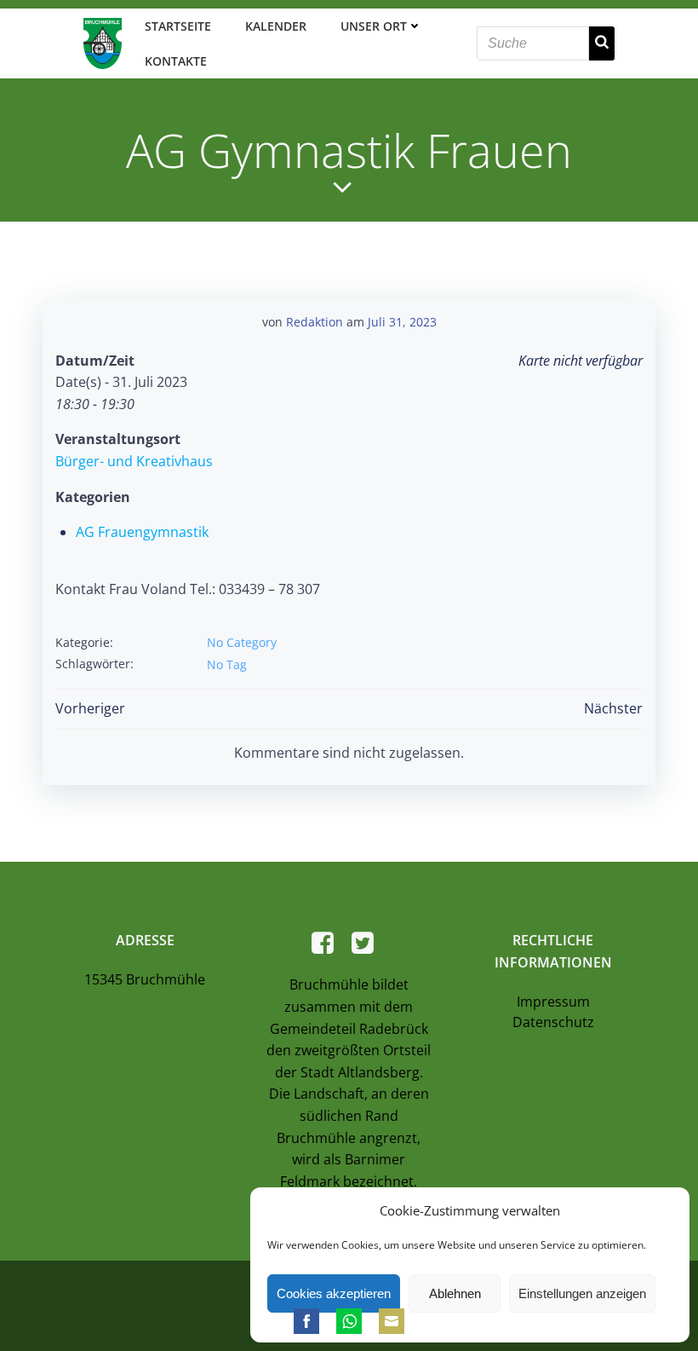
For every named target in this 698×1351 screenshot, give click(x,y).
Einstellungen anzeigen (582, 1293)
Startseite (178, 26)
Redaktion (314, 322)
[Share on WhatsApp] (349, 1321)
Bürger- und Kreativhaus (134, 461)
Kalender (275, 26)
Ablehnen (455, 1293)
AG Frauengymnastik (142, 532)
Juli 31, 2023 (402, 322)
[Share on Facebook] (306, 1321)
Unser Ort (373, 26)
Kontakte (176, 61)
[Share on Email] (391, 1321)
